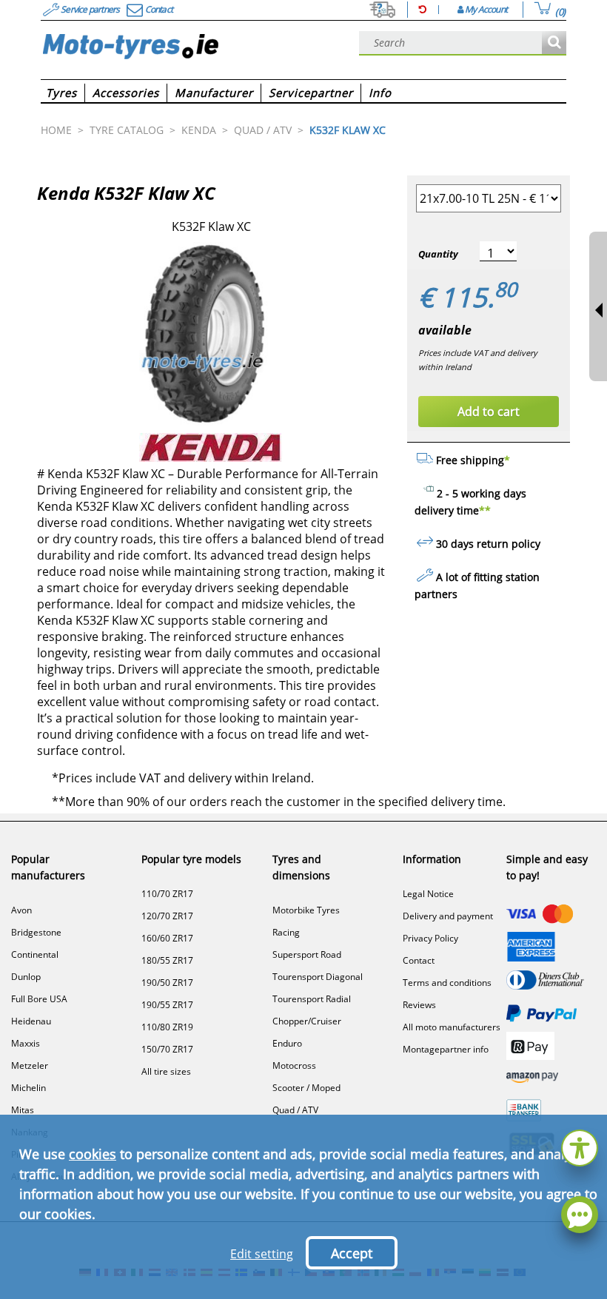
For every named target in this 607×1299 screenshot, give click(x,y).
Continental (34, 954)
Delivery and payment (448, 916)
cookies (92, 1154)
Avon (21, 910)
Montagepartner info (446, 1049)
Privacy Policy (430, 938)
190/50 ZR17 (167, 982)
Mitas (22, 1110)
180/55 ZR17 (167, 960)
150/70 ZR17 (167, 1049)
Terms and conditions (447, 982)
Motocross (294, 1065)
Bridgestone (36, 932)
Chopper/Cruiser (306, 1021)
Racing (286, 932)
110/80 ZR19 (167, 1027)
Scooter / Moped (306, 1087)
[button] (579, 1146)
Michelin (28, 1087)
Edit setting (261, 1254)
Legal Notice (428, 893)
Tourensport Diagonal (317, 976)
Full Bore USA (39, 999)
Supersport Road (306, 954)
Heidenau (31, 1021)
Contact (419, 960)
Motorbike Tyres (306, 910)
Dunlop (26, 976)
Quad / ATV (295, 1110)
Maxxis (25, 1043)
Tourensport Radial (311, 999)
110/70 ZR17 (167, 893)
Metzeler (29, 1065)
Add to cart (488, 411)
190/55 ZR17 (167, 1004)
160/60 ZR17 (167, 938)
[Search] (554, 43)
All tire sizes (166, 1071)
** (485, 510)
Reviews (419, 1004)
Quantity (438, 254)
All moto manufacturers (451, 1027)
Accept (351, 1253)
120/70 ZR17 (167, 916)
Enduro (287, 1043)
